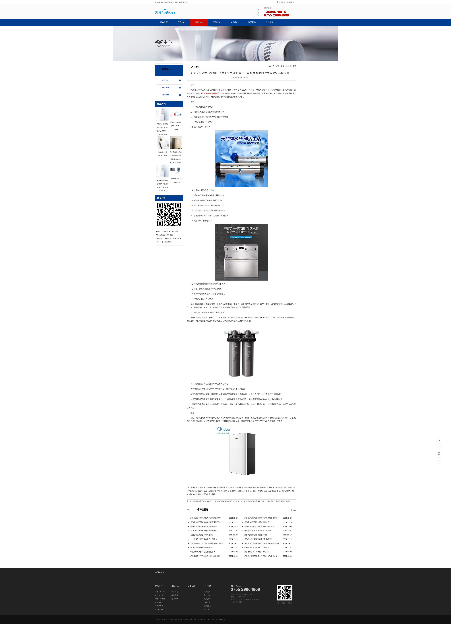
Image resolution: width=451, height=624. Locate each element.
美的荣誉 (207, 595)
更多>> (293, 510)
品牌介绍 (207, 599)
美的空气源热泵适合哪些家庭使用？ (268, 522)
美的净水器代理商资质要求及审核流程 (268, 539)
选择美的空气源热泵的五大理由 (268, 535)
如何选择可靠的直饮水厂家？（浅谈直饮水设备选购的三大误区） (268, 501)
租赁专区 (158, 602)
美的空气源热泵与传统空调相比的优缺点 (268, 526)
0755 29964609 (439, 440)
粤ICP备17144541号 (219, 619)
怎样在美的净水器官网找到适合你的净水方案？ (214, 543)
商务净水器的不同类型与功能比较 (268, 552)
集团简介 (207, 591)
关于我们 (234, 22)
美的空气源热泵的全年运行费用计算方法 (214, 522)
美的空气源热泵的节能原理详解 (214, 535)
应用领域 (216, 22)
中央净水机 (159, 606)
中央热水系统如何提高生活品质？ (214, 552)
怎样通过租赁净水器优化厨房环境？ (268, 548)
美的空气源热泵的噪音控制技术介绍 (214, 526)
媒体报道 (165, 87)
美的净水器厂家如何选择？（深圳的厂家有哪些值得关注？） (215, 501)
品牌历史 (207, 602)
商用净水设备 (160, 591)
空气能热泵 (159, 609)
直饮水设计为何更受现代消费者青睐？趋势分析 (268, 543)
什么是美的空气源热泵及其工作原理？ (268, 531)
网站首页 (164, 22)
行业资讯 (165, 95)
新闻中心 (199, 22)
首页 (277, 66)
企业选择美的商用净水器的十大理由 (214, 539)
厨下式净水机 (160, 599)
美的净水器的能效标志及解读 (214, 548)
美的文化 (207, 606)
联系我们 (292, 2)
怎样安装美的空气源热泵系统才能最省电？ (214, 518)
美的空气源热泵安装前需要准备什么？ (214, 531)
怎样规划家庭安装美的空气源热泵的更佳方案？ (268, 518)
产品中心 (181, 22)
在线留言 (282, 2)
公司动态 (165, 80)
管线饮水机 (159, 595)
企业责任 (207, 609)
